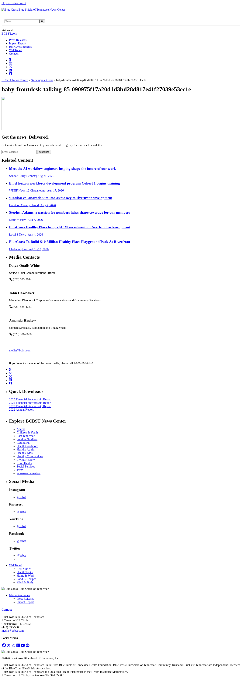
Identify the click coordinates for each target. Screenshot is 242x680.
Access (21, 429)
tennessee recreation (28, 473)
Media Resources (19, 595)
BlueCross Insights (20, 46)
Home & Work (25, 575)
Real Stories (24, 568)
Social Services (26, 466)
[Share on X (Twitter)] (10, 66)
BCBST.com (9, 33)
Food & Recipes (26, 579)
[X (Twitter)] (8, 645)
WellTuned (15, 50)
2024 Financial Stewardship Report (30, 402)
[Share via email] (10, 63)
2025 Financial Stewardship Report (30, 399)
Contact (13, 53)
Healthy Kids (25, 452)
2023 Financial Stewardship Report (30, 406)
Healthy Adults (26, 449)
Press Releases (17, 40)
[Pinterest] (27, 645)
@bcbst (21, 497)
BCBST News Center (15, 80)
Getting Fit (23, 442)
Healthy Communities (30, 456)
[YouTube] (22, 645)
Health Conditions (27, 446)
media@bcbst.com (20, 350)
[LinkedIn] (18, 645)
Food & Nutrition (27, 439)
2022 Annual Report (21, 409)
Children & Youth (27, 432)
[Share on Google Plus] (10, 60)
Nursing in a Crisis (42, 80)
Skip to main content (14, 3)
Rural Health (24, 463)
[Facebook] (4, 645)
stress (20, 469)
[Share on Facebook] (10, 73)
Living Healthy (26, 459)
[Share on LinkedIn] (10, 70)
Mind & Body (25, 582)
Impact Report (17, 43)
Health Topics (25, 572)
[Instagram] (13, 645)
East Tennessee (26, 435)
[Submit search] (42, 21)
